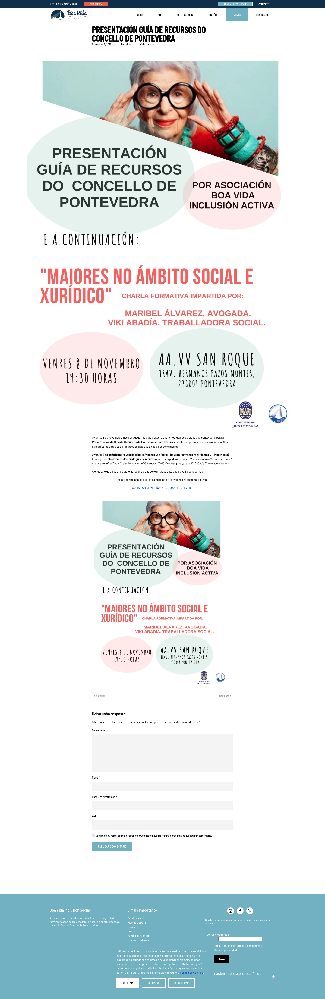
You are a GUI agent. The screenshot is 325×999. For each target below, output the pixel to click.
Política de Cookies (191, 972)
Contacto (263, 4)
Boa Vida (126, 44)
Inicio (139, 15)
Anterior (100, 695)
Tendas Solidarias (138, 940)
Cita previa (96, 4)
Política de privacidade (224, 950)
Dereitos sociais (137, 918)
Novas (131, 931)
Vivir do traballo (136, 922)
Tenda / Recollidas (235, 4)
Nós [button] (160, 15)
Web (94, 816)
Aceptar (127, 983)
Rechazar (153, 983)
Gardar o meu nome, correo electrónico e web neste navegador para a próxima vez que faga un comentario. (153, 835)
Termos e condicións (247, 945)
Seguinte (224, 695)
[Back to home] (69, 14)
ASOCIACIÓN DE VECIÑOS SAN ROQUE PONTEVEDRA (162, 487)
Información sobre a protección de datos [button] (233, 976)
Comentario (98, 730)
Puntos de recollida (138, 935)
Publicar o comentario (112, 846)
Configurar (181, 983)
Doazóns (213, 15)
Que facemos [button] (185, 15)
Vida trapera (147, 44)
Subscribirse (218, 959)
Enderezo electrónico (104, 796)
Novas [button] (237, 15)
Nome (96, 777)
